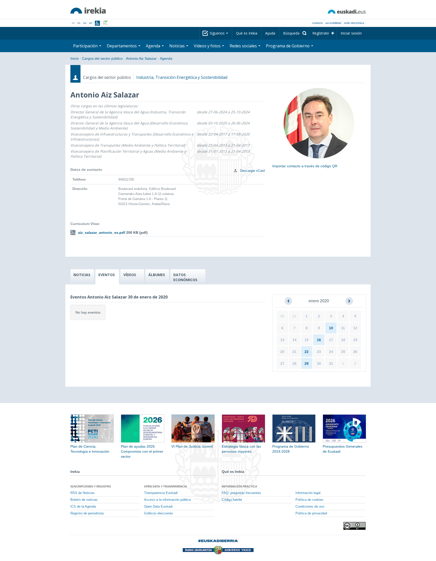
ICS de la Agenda (83, 506)
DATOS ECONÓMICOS (185, 277)
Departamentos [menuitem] (122, 46)
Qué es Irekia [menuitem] (246, 33)
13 (282, 340)
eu (84, 22)
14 (294, 340)
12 (355, 328)
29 (307, 363)
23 (319, 352)
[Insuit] (97, 23)
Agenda (166, 58)
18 (343, 340)
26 (355, 352)
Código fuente (232, 500)
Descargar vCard (252, 171)
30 (282, 316)
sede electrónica (354, 22)
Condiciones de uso (309, 506)
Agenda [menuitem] (153, 46)
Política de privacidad (311, 513)
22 (307, 352)
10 (331, 328)
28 (294, 363)
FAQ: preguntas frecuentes (241, 493)
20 (282, 352)
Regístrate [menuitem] (320, 33)
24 (331, 352)
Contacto (317, 22)
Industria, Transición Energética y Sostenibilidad (181, 77)
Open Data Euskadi (158, 506)
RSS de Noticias (82, 493)
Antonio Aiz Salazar (141, 58)
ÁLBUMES (156, 274)
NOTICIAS (81, 274)
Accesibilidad (333, 22)
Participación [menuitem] (86, 46)
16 (319, 340)
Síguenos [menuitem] (218, 33)
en (90, 22)
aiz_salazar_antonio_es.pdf (101, 232)
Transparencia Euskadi (161, 493)
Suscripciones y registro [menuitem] (90, 486)
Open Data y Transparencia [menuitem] (165, 486)
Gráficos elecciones (158, 513)
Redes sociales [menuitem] (244, 46)
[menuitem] (293, 33)
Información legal (307, 493)
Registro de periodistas (87, 513)
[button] (288, 301)
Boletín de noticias (84, 500)
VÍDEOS (129, 274)
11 (343, 328)
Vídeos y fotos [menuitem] (208, 46)
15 (307, 340)
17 (331, 340)
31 (294, 316)
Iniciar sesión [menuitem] (351, 33)
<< (73, 22)
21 (294, 352)
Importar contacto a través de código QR (304, 166)
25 (343, 352)
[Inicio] (88, 11)
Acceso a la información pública (167, 500)
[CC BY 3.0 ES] (354, 526)
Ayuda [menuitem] (270, 33)
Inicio (74, 58)
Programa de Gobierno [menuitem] (288, 46)
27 (282, 363)
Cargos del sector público (102, 58)
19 (355, 340)
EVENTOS (106, 274)
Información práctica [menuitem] (239, 486)
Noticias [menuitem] (177, 46)
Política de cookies (309, 500)
